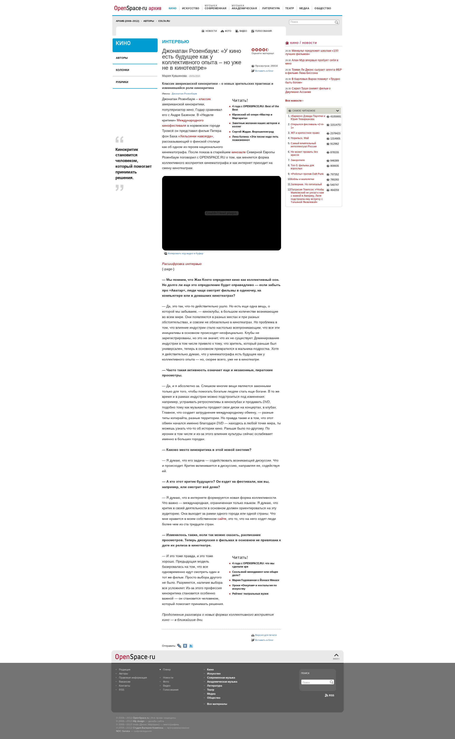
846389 (334, 160)
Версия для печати (266, 635)
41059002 (335, 116)
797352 (334, 174)
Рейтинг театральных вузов (250, 593)
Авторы (148, 21)
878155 (334, 152)
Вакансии (124, 681)
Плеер (167, 669)
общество (322, 8)
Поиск (305, 673)
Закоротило (298, 160)
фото (228, 31)
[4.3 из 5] (253, 49)
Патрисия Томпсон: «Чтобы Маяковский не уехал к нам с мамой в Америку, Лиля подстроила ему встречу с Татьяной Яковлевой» (307, 195)
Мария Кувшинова (174, 76)
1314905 (335, 138)
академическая (244, 8)
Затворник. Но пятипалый (306, 184)
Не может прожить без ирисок (304, 153)
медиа (304, 8)
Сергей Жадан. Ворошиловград (253, 131)
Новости (168, 677)
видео (243, 31)
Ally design (139, 721)
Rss (331, 695)
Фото (166, 681)
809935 (334, 165)
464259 (334, 190)
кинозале (239, 152)
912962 (334, 143)
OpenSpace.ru (141, 717)
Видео (166, 685)
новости (211, 31)
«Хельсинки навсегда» (195, 136)
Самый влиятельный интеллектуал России (304, 145)
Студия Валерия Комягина (148, 727)
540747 (334, 184)
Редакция (124, 669)
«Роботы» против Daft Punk (307, 173)
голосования (263, 31)
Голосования (170, 689)
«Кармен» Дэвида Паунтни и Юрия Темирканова (308, 117)
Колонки (122, 70)
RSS (121, 689)
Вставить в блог (264, 70)
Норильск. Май (300, 138)
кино (173, 8)
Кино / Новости (303, 43)
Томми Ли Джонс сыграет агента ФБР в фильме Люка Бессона (313, 71)
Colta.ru (164, 21)
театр (289, 8)
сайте (222, 519)
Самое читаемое (303, 110)
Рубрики (122, 82)
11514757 (335, 124)
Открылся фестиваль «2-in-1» (307, 126)
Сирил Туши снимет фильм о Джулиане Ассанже (308, 90)
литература (271, 8)
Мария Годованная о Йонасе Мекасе (255, 580)
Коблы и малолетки (302, 179)
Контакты (124, 685)
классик (205, 99)
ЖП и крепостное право (305, 132)
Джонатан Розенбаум (184, 93)
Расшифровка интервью (182, 264)
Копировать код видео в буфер (185, 253)
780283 (334, 179)
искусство (191, 8)
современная (216, 8)
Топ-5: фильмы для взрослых (302, 167)
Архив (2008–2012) (127, 21)
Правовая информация (133, 677)
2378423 (335, 133)
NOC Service (123, 731)
